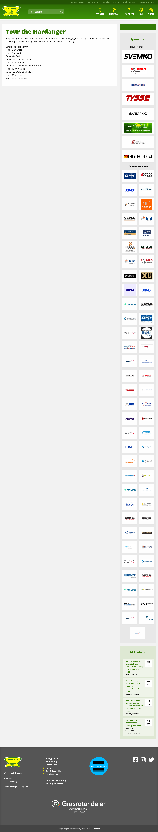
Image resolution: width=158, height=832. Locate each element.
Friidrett (129, 14)
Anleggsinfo (51, 758)
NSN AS (97, 828)
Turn (151, 14)
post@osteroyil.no (19, 786)
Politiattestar (129, 2)
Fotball (100, 14)
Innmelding (93, 2)
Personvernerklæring (56, 780)
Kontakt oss (51, 764)
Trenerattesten (147, 2)
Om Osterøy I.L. (77, 2)
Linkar (48, 768)
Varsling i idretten (111, 2)
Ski (141, 14)
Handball (114, 14)
